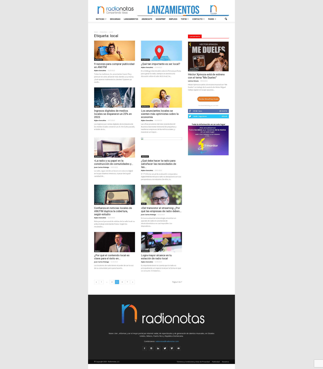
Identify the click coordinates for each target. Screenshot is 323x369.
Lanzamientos (131, 19)
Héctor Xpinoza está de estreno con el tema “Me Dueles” (206, 76)
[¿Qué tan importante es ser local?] (161, 51)
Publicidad (216, 362)
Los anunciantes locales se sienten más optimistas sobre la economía (160, 114)
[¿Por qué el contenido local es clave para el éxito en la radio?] (114, 242)
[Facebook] (144, 348)
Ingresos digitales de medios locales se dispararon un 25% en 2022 (113, 114)
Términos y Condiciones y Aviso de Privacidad (193, 362)
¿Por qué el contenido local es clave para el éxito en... (111, 257)
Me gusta (223, 111)
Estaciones (145, 251)
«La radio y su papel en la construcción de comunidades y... (113, 162)
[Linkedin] (158, 348)
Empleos (173, 19)
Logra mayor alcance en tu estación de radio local (156, 257)
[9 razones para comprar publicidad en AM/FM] (114, 51)
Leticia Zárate (193, 81)
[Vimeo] (171, 348)
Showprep (161, 19)
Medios (97, 251)
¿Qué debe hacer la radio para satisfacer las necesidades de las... (158, 164)
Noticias (100, 19)
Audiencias (98, 60)
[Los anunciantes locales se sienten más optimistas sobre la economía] (161, 97)
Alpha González (100, 70)
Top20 (184, 19)
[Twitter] (164, 348)
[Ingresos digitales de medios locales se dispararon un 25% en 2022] (114, 97)
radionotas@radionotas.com (167, 341)
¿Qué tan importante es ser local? (160, 63)
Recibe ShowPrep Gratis (208, 99)
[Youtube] (178, 348)
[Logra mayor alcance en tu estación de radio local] (161, 242)
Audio (144, 204)
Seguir (224, 116)
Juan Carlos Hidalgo (101, 167)
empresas (145, 156)
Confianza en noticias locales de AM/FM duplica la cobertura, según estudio (113, 211)
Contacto (197, 19)
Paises (211, 19)
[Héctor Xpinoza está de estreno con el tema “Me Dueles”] (208, 56)
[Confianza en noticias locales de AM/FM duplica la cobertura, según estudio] (114, 195)
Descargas (115, 19)
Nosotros (225, 362)
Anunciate (147, 19)
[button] (226, 19)
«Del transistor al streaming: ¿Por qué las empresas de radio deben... (161, 210)
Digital (97, 106)
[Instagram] (151, 348)
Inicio (96, 32)
